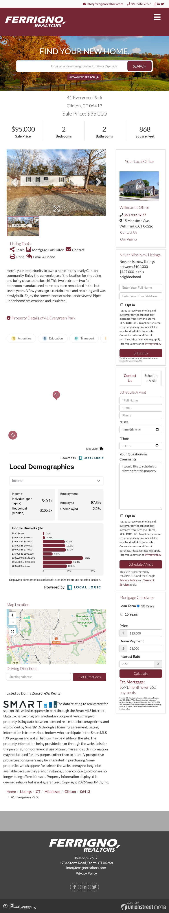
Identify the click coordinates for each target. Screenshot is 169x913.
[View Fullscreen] (12, 631)
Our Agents (129, 239)
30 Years (147, 606)
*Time (124, 438)
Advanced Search (82, 77)
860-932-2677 (135, 215)
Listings (26, 791)
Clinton (70, 791)
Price (123, 625)
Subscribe (141, 353)
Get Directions (90, 677)
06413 (85, 791)
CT (38, 791)
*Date (124, 422)
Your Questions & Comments (133, 456)
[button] (139, 66)
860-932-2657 (140, 4)
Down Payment (131, 641)
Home (11, 791)
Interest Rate (129, 656)
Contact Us (128, 232)
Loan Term (127, 606)
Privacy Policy (153, 343)
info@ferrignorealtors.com (104, 4)
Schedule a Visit (151, 378)
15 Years (131, 614)
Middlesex (52, 791)
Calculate (141, 673)
